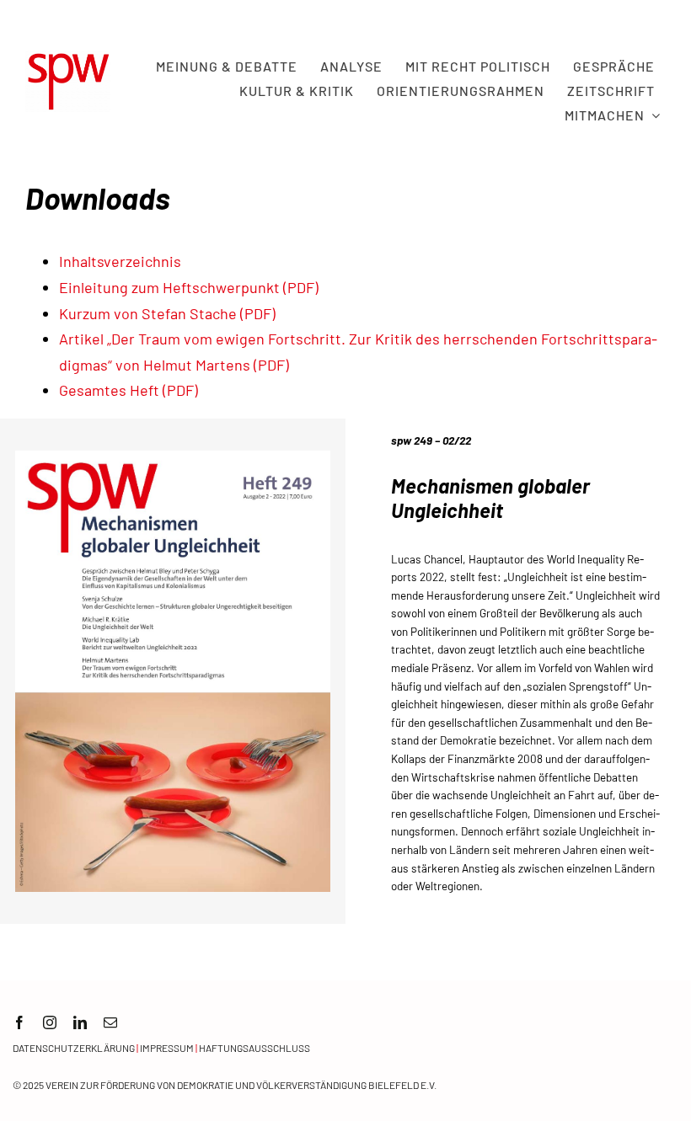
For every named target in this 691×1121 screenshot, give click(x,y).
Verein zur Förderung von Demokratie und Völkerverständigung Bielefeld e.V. (241, 1085)
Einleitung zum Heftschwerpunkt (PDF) (189, 287)
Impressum (167, 1048)
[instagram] (49, 1022)
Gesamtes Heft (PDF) (128, 390)
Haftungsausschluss (254, 1048)
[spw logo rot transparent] (67, 58)
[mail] (110, 1022)
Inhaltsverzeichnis (120, 261)
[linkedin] (80, 1022)
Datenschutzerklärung (74, 1048)
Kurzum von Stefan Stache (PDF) (167, 313)
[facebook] (19, 1022)
